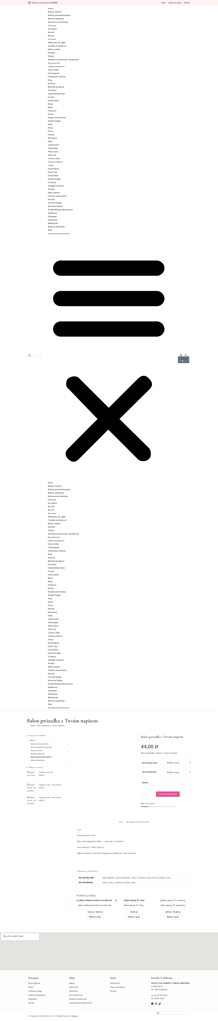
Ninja (50, 107)
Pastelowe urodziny (57, 76)
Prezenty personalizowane (58, 234)
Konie (50, 128)
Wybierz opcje (95, 917)
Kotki (50, 141)
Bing (50, 80)
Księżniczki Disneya (57, 117)
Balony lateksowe (56, 18)
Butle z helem (54, 49)
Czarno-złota (54, 158)
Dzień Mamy (53, 168)
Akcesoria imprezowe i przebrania (63, 59)
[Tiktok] (160, 1004)
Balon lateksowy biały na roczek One (95, 905)
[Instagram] (156, 1004)
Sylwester (52, 216)
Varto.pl (75, 1016)
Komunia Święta (55, 206)
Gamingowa (53, 73)
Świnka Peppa (54, 121)
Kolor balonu (149, 763)
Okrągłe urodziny (56, 186)
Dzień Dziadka (54, 179)
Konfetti (51, 53)
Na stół (51, 32)
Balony (50, 8)
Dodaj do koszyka (168, 794)
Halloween (53, 220)
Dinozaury (52, 138)
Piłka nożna (53, 151)
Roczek (51, 199)
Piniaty (51, 56)
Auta (50, 124)
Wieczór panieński (56, 226)
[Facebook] (152, 1004)
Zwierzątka (53, 148)
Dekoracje (52, 26)
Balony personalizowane (59, 15)
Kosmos (51, 83)
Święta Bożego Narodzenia (60, 209)
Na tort (51, 35)
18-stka (51, 189)
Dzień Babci (53, 175)
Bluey (50, 104)
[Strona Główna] (27, 726)
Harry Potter (53, 70)
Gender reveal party (57, 196)
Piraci (50, 131)
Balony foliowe (54, 12)
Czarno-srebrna (55, 162)
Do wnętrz (52, 29)
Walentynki (53, 223)
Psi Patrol (52, 90)
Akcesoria (52, 39)
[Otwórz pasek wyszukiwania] (181, 355)
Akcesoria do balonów (58, 22)
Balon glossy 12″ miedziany (173, 905)
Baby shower (54, 192)
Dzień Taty (53, 172)
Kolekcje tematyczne (56, 66)
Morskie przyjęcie (56, 87)
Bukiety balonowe (38, 754)
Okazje (51, 165)
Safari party (53, 100)
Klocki (50, 114)
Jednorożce (53, 145)
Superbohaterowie (56, 93)
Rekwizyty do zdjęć (57, 42)
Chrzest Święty (55, 203)
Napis (145, 783)
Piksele (51, 134)
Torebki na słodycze (57, 46)
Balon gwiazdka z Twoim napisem (51, 726)
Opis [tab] (121, 822)
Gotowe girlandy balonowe (41, 747)
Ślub (50, 230)
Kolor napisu (149, 772)
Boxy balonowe (54, 63)
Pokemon (52, 111)
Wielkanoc (53, 213)
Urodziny (52, 182)
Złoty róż (52, 155)
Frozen (51, 97)
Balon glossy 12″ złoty (134, 905)
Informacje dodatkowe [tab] (137, 822)
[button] (109, 358)
